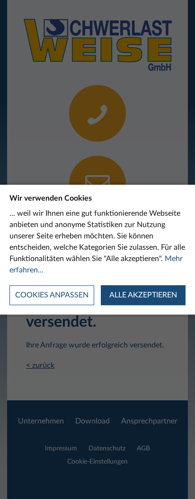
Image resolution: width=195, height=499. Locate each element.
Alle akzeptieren (143, 295)
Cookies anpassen (52, 295)
